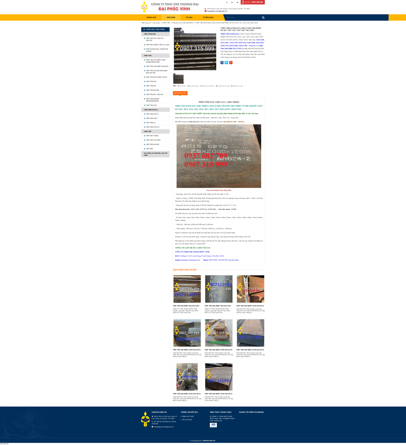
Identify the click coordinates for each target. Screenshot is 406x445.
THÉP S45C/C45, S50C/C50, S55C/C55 (155, 39)
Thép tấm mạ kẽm (152, 90)
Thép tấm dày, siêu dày (154, 94)
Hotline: (248, 2)
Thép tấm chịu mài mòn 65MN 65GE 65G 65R (156, 72)
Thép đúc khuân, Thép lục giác (157, 45)
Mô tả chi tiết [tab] (180, 93)
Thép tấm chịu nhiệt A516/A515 (182, 23)
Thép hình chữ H (152, 114)
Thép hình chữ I (152, 118)
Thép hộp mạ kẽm (152, 144)
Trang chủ (151, 17)
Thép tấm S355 (151, 105)
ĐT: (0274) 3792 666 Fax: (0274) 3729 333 (164, 423)
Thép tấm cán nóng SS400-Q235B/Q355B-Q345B (156, 61)
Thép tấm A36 (151, 86)
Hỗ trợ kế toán (187, 419)
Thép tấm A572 (151, 81)
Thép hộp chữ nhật (153, 140)
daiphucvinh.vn (209, 441)
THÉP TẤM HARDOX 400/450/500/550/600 (152, 100)
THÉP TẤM (166, 23)
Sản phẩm (156, 23)
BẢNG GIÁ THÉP (188, 416)
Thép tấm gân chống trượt (156, 77)
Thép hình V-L (151, 123)
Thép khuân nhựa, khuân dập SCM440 (157, 50)
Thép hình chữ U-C (153, 127)
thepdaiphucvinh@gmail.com (217, 11)
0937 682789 (257, 2)
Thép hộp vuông (152, 136)
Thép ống (149, 149)
